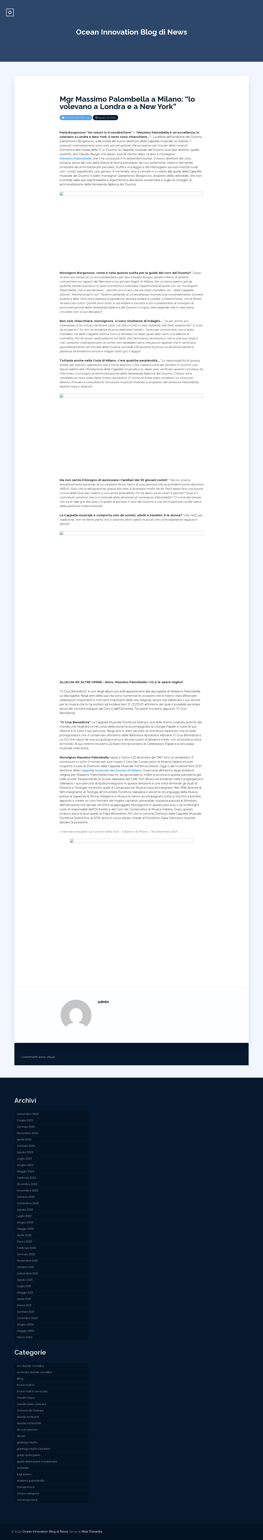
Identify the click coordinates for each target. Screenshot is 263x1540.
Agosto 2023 (25, 1152)
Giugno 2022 (25, 1222)
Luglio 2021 (24, 1286)
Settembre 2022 (28, 1203)
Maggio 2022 (25, 1228)
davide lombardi (28, 1416)
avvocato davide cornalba (34, 1372)
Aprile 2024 (24, 1139)
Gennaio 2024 (26, 1145)
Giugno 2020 (25, 1324)
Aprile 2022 (24, 1235)
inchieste (23, 1467)
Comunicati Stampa (77, 117)
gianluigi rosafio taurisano (33, 1448)
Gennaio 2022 (26, 1254)
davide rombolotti (29, 1423)
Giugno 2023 (25, 1165)
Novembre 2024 (27, 1133)
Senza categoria (28, 1493)
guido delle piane (28, 1455)
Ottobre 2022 (26, 1196)
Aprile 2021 (24, 1298)
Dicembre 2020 (27, 1318)
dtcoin (21, 1436)
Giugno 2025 (25, 1120)
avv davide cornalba (30, 1365)
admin (103, 1002)
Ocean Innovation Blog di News (131, 32)
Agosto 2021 (24, 1279)
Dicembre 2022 (27, 1184)
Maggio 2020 (25, 1330)
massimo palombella (30, 1480)
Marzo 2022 (24, 1241)
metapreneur (26, 1487)
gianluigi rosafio (27, 1442)
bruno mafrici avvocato (32, 1391)
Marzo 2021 (24, 1305)
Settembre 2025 (28, 1113)
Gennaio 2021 (25, 1311)
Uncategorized (27, 1499)
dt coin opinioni (27, 1429)
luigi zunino (24, 1474)
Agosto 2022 (25, 1209)
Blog (20, 1378)
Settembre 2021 (27, 1273)
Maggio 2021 (25, 1292)
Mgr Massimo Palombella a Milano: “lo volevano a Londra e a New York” (127, 103)
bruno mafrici (26, 1384)
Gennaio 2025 (26, 1126)
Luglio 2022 (24, 1216)
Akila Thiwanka (91, 1531)
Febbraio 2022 (26, 1247)
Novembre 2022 (27, 1190)
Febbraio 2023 (26, 1177)
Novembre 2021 (27, 1260)
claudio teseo (26, 1397)
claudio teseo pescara (31, 1404)
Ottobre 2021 (25, 1267)
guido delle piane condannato (37, 1461)
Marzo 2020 (24, 1337)
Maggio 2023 (25, 1171)
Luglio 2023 (24, 1158)
